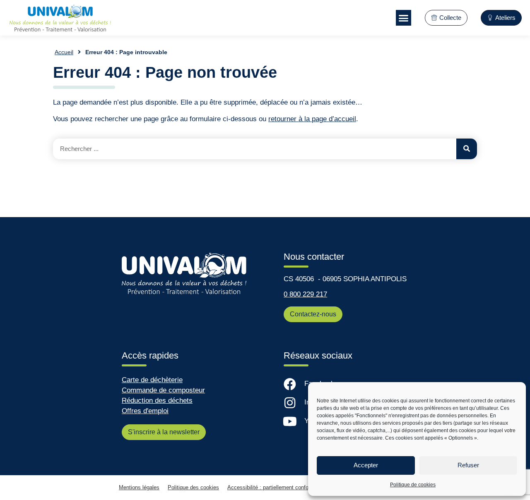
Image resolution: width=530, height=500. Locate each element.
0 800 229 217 (305, 294)
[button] (404, 18)
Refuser (468, 465)
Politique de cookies (413, 485)
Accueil (64, 52)
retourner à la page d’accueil (312, 119)
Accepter (366, 465)
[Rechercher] (466, 149)
